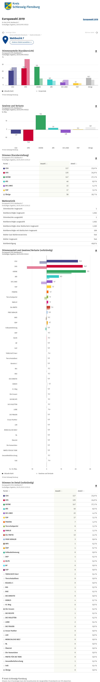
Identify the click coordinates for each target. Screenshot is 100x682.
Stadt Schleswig (35, 35)
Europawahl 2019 (13, 19)
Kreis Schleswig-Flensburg (18, 35)
